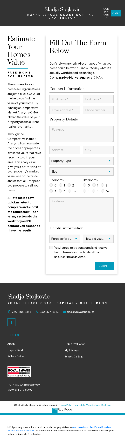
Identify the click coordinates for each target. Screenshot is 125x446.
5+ (74, 191)
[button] (106, 13)
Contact (116, 13)
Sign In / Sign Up (106, 13)
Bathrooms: (90, 180)
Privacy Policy (66, 405)
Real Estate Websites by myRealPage (92, 405)
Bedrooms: (56, 180)
